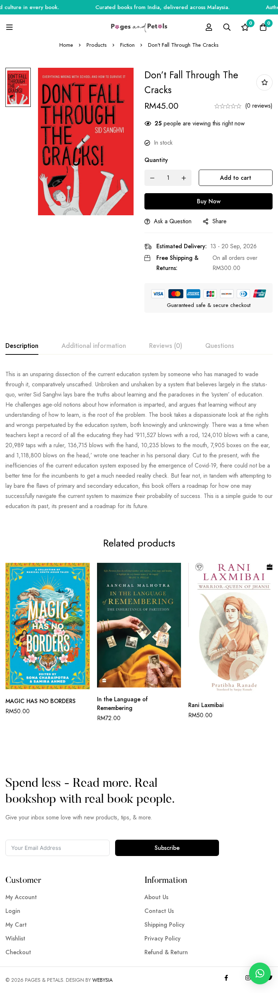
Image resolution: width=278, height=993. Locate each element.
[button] (260, 973)
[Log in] (209, 27)
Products (97, 45)
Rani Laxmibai (206, 705)
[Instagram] (248, 978)
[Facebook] (226, 978)
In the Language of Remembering (122, 703)
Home (66, 45)
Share (219, 221)
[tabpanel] (139, 440)
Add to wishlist (264, 82)
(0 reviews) (259, 105)
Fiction (127, 45)
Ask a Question (172, 221)
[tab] (21, 346)
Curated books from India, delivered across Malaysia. (148, 7)
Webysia (102, 980)
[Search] (227, 27)
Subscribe (167, 848)
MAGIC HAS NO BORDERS (40, 701)
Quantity (156, 160)
